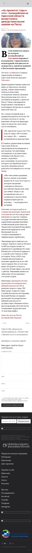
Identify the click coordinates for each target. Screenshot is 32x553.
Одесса (4, 30)
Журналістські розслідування (14, 453)
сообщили (13, 72)
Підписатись (23, 421)
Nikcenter (5, 80)
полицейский (7, 318)
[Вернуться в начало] (12, 3)
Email (3, 383)
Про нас (4, 489)
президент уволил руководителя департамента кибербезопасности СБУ (14, 283)
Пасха (18, 315)
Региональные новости (16, 30)
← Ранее (4, 323)
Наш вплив (6, 460)
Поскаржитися (7, 493)
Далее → (28, 323)
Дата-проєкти (7, 464)
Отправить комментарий (12, 405)
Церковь (17, 318)
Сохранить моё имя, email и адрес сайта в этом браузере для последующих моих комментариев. (15, 399)
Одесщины (13, 58)
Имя (2, 376)
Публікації (6, 457)
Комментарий (6, 351)
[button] (28, 3)
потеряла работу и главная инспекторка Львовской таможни (15, 211)
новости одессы (8, 315)
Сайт (3, 391)
